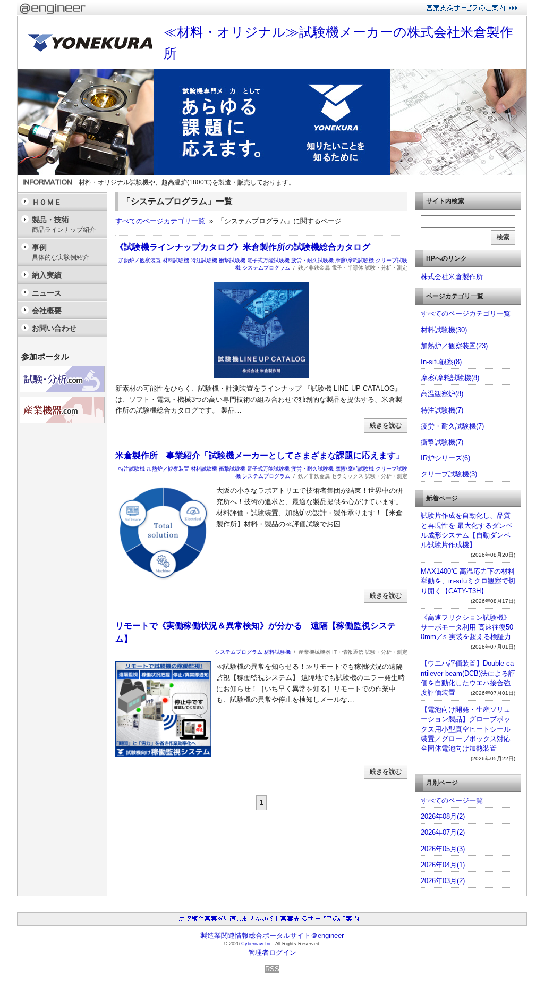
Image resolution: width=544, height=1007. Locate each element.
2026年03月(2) (443, 881)
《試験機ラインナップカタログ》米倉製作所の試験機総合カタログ (242, 246)
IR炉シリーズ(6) (445, 458)
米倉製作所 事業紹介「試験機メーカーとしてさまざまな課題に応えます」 (259, 455)
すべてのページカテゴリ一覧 (160, 221)
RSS (272, 969)
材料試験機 (176, 260)
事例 (60, 252)
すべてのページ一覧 (452, 800)
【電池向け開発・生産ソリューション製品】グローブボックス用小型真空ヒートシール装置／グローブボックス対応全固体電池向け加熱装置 (466, 729)
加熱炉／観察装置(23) (454, 346)
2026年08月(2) (443, 816)
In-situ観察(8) (441, 362)
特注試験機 (204, 260)
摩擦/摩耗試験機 (354, 260)
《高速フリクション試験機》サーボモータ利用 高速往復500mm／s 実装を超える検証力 (467, 627)
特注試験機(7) (442, 410)
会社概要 (47, 310)
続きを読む (386, 425)
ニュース (47, 293)
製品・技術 (64, 224)
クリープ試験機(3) (449, 474)
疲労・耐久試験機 (312, 260)
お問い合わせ (54, 328)
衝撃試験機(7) (442, 442)
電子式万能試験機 (268, 260)
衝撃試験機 (232, 260)
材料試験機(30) (444, 330)
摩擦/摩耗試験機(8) (450, 378)
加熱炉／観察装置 (139, 260)
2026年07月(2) (443, 832)
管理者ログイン (272, 952)
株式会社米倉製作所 (452, 277)
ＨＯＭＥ (47, 202)
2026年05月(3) (443, 849)
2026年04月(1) (443, 865)
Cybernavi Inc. (257, 943)
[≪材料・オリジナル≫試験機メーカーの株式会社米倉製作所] (272, 173)
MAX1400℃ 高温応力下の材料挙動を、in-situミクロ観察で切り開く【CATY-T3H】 (468, 580)
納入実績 (47, 275)
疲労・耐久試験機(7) (452, 426)
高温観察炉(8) (442, 394)
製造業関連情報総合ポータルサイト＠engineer (272, 935)
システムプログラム (266, 268)
